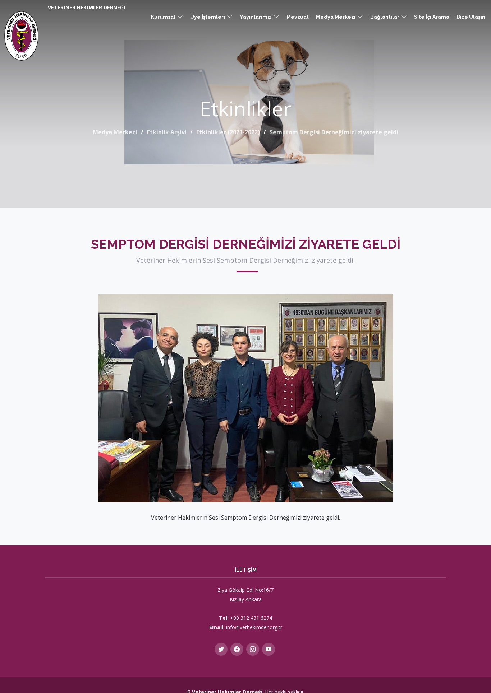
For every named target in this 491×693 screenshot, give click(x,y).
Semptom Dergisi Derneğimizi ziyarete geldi (334, 132)
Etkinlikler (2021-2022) (228, 132)
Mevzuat (297, 17)
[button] (167, 17)
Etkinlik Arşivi (167, 132)
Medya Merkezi (115, 132)
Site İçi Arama (431, 17)
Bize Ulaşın (470, 17)
